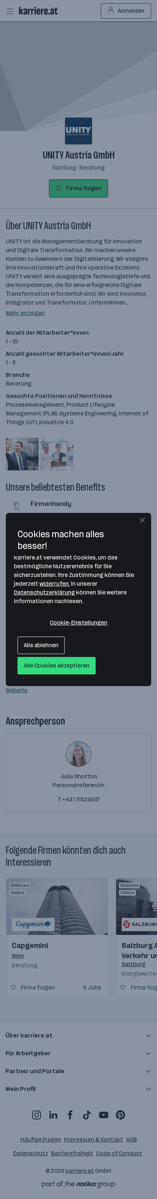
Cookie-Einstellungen (78, 622)
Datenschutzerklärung (44, 592)
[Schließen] (142, 520)
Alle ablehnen (41, 645)
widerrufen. (54, 583)
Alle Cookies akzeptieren (56, 665)
